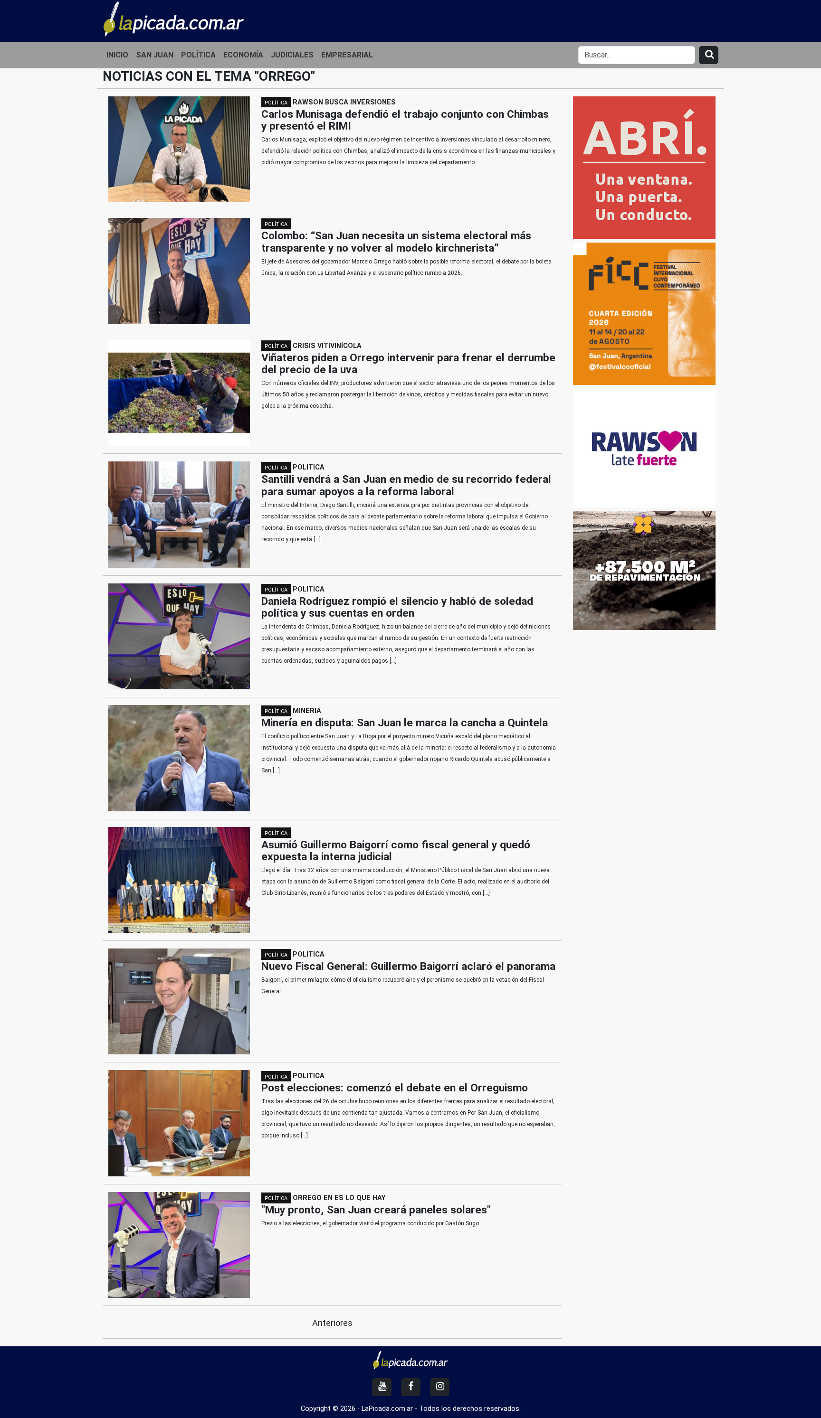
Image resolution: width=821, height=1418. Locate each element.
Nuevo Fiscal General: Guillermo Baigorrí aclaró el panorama (408, 966)
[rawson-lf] (644, 447)
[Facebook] (410, 1387)
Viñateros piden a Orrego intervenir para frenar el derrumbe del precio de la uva (408, 363)
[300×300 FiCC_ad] (644, 313)
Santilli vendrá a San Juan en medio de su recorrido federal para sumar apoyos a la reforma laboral (406, 485)
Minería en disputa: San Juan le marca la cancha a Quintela (404, 722)
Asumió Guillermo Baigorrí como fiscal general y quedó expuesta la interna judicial (395, 851)
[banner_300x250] (644, 570)
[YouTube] (381, 1387)
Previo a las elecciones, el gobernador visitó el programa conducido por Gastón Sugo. (370, 1223)
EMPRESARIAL (347, 54)
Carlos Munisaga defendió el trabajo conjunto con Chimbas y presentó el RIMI (405, 120)
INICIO (117, 54)
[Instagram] (439, 1387)
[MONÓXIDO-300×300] (644, 167)
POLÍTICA (198, 54)
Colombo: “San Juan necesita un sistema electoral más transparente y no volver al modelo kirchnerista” (396, 241)
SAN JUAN (154, 54)
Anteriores (332, 1323)
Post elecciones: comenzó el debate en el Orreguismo (394, 1087)
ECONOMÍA (243, 54)
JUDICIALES (292, 54)
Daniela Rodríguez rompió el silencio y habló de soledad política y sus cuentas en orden (397, 607)
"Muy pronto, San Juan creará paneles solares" (376, 1209)
